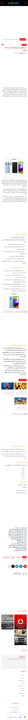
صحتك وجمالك (21, 685)
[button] (20, 566)
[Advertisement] (14, 23)
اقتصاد (22, 678)
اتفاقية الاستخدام (13, 712)
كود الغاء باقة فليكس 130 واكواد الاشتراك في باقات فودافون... (21, 626)
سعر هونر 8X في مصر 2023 (17, 414)
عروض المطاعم (21, 693)
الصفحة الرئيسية (13, 707)
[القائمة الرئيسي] (26, 3)
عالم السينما (22, 690)
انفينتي (8, 717)
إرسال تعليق (22, 657)
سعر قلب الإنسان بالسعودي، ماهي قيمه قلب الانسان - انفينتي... (8, 394)
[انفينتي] (14, 3)
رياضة (23, 683)
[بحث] (2, 3)
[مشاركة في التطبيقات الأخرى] (9, 566)
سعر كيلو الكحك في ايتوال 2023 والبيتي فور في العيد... (21, 408)
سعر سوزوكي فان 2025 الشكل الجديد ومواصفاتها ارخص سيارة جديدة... (8, 625)
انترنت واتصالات (6, 557)
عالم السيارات (22, 688)
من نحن (15, 709)
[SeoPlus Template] (20, 717)
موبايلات (24, 559)
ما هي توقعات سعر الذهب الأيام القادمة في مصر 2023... (21, 393)
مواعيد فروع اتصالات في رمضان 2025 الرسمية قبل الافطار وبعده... (10, 39)
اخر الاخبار (24, 45)
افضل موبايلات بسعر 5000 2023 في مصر (12, 312)
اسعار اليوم (13, 557)
